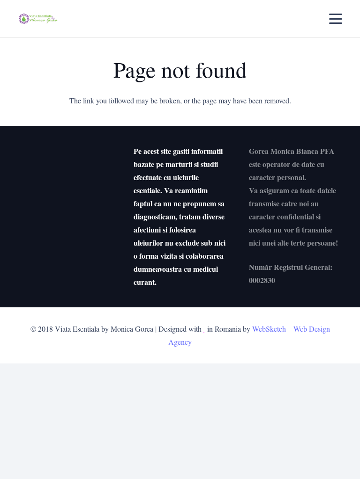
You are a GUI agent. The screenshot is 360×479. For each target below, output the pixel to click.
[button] (335, 18)
